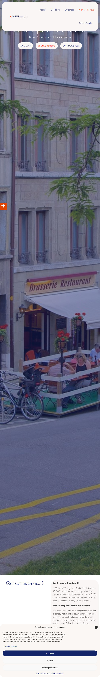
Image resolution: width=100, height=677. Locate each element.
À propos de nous (86, 10)
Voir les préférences (50, 668)
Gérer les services (10, 646)
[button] (3, 206)
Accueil (43, 10)
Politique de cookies (43, 674)
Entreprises (69, 10)
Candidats (55, 10)
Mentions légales (57, 674)
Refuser (50, 660)
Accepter (50, 653)
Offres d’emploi (85, 23)
